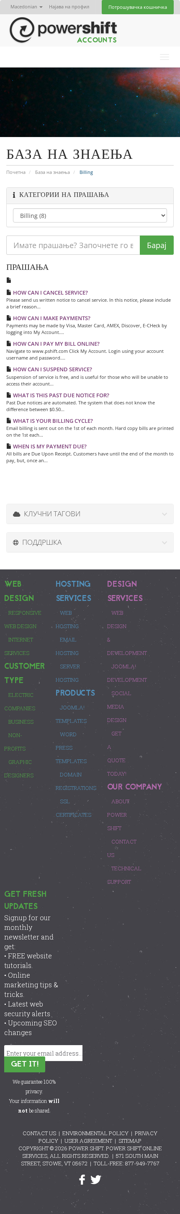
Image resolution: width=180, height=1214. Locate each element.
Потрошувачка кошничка (137, 7)
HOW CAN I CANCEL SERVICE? (50, 292)
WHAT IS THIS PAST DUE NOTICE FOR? (60, 395)
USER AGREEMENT (88, 1140)
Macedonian (24, 6)
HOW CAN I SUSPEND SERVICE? (52, 369)
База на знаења (52, 172)
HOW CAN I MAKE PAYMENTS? (51, 318)
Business (20, 721)
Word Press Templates (71, 747)
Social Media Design (119, 706)
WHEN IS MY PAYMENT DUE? (49, 446)
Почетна (16, 172)
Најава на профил (69, 6)
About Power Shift (118, 814)
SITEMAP (129, 1140)
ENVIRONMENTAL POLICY (95, 1133)
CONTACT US (39, 1133)
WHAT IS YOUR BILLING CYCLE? (52, 421)
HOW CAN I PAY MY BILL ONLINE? (56, 343)
